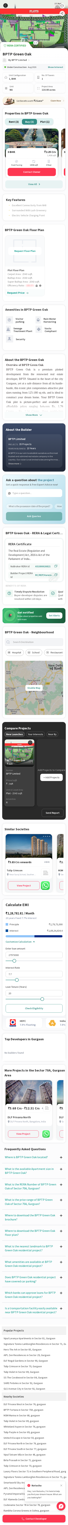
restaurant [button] (57, 652)
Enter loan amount (15, 948)
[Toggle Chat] (61, 1506)
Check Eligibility (34, 1008)
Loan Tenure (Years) (16, 986)
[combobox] (37, 642)
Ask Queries (34, 516)
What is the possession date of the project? (29, 506)
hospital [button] (16, 652)
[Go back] (5, 5)
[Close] (61, 1485)
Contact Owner (31, 171)
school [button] (36, 652)
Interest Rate (13, 967)
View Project (24, 885)
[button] (26, 285)
